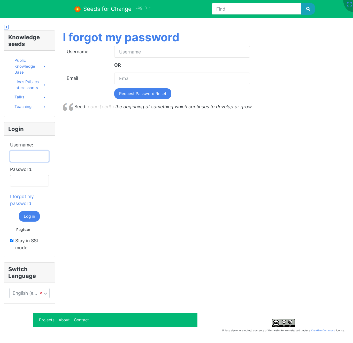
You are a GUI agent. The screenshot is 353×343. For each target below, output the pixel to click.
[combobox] (29, 293)
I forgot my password (121, 37)
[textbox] (29, 293)
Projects (47, 319)
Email (72, 78)
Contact (81, 319)
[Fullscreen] (349, 4)
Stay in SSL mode (27, 244)
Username (77, 51)
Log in (29, 216)
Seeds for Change (107, 8)
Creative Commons (323, 330)
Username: (21, 144)
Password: (21, 169)
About (64, 319)
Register (23, 229)
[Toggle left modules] (6, 27)
